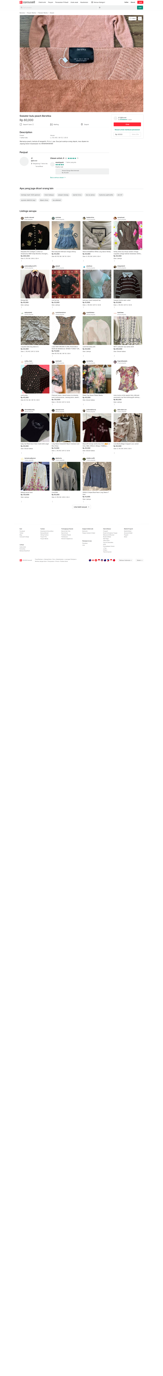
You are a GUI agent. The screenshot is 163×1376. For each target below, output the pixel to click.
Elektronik (85, 531)
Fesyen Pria (43, 536)
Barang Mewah (44, 533)
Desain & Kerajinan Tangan (110, 533)
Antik (104, 544)
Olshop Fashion (44, 535)
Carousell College (24, 536)
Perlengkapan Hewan (109, 546)
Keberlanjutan (59, 559)
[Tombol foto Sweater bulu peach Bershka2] (81, 63)
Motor (125, 536)
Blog (21, 535)
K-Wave (105, 550)
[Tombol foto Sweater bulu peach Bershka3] (81, 96)
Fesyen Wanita (44, 538)
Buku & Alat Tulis (65, 531)
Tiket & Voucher (107, 552)
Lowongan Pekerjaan (70, 559)
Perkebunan (64, 536)
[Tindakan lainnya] (140, 18)
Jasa (83, 545)
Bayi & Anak (64, 533)
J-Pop (104, 548)
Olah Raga (106, 538)
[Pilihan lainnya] (21, 261)
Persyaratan (51, 561)
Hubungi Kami (47, 559)
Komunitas (22, 549)
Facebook (22, 531)
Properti (126, 535)
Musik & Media (107, 536)
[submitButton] (140, 7)
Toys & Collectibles (108, 542)
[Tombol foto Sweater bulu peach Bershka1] (81, 31)
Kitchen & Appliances (67, 538)
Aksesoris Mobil (128, 533)
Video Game (106, 540)
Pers (54, 559)
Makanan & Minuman (108, 535)
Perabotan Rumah (66, 535)
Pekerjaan (85, 543)
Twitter (21, 533)
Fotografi (105, 531)
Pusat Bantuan (39, 559)
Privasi (57, 561)
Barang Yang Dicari (25, 550)
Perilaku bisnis (64, 561)
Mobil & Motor (127, 531)
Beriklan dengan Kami (41, 561)
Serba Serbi (23, 547)
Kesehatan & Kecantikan (46, 531)
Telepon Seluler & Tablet (88, 533)
